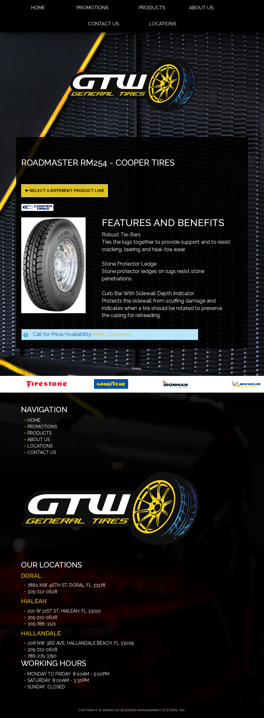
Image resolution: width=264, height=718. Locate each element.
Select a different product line (66, 190)
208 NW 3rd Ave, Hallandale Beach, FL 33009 (80, 643)
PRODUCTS (39, 433)
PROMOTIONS (42, 426)
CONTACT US (103, 24)
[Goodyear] (67, 383)
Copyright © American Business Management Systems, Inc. (132, 710)
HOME (34, 420)
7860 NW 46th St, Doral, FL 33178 (66, 585)
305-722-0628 (42, 591)
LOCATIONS (162, 24)
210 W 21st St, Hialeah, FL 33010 (64, 610)
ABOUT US (38, 439)
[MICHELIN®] (202, 383)
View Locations (111, 334)
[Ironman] (131, 383)
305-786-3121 (41, 623)
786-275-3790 (42, 656)
